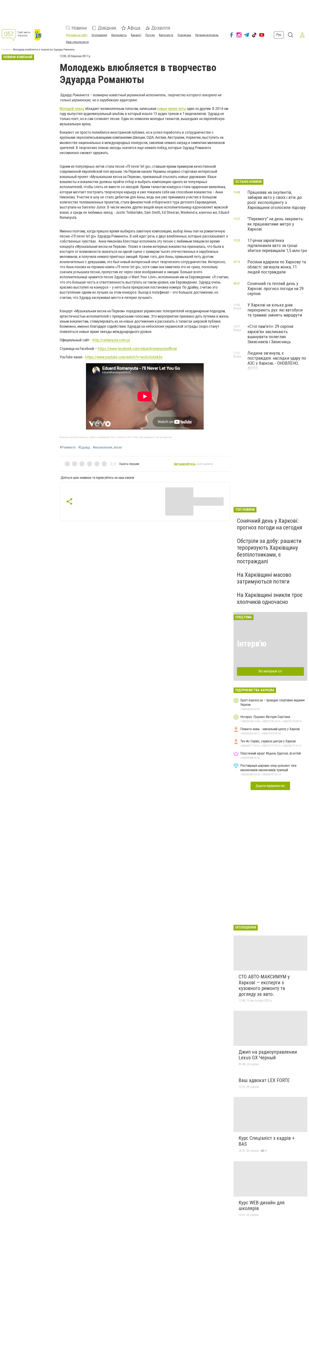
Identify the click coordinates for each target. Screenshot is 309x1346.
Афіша (133, 28)
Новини (79, 28)
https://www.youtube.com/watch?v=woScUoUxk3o (123, 357)
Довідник (107, 28)
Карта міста (166, 35)
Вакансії (136, 35)
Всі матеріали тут (270, 671)
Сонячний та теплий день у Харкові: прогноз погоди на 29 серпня (275, 288)
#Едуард (84, 447)
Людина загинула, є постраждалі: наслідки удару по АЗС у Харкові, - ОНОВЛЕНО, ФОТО (276, 361)
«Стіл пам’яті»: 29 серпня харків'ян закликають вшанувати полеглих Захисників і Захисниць (270, 334)
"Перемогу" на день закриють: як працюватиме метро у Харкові (275, 223)
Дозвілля (160, 28)
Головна (6, 49)
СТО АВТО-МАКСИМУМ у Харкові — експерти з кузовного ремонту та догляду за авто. (264, 985)
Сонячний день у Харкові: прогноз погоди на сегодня (269, 524)
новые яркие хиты (171, 108)
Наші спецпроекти (77, 42)
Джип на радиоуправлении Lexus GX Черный (268, 1055)
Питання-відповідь (207, 35)
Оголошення (99, 35)
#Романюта (68, 447)
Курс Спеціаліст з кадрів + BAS (266, 1141)
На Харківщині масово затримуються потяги (264, 578)
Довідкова (184, 35)
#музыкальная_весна (107, 447)
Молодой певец (72, 108)
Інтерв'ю (252, 644)
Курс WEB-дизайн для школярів (262, 1205)
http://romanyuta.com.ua (111, 340)
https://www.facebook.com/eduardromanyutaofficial (137, 348)
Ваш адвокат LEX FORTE (264, 1080)
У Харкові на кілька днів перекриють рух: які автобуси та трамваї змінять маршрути (274, 310)
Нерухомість (119, 35)
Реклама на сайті (76, 35)
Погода (150, 35)
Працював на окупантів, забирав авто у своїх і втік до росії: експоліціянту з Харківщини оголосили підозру (276, 200)
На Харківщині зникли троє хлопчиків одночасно (270, 598)
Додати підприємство (270, 786)
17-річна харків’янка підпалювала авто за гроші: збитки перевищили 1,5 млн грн (277, 245)
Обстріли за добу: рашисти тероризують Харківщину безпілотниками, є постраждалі (269, 551)
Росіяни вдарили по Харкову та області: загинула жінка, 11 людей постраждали (276, 266)
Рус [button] (278, 35)
